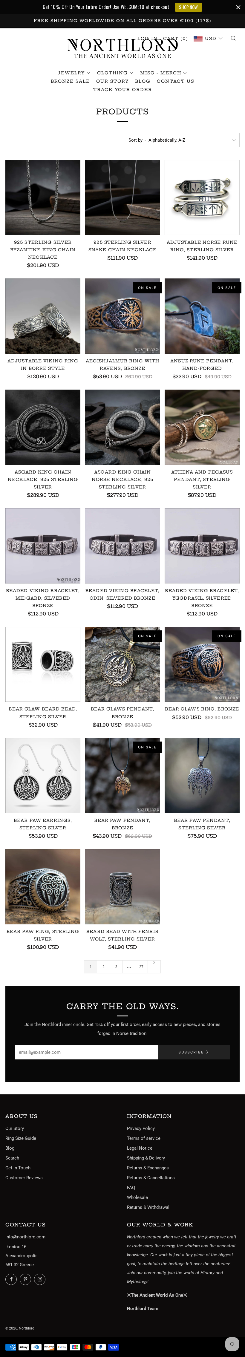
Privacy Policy (141, 1128)
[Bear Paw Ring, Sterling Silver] (42, 886)
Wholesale (137, 1197)
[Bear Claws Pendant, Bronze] (122, 664)
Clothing (112, 73)
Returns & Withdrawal (148, 1207)
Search (12, 1158)
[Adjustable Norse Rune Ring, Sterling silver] (202, 197)
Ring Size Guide (20, 1138)
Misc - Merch (160, 73)
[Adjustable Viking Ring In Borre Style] (42, 315)
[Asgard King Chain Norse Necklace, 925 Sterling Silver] (122, 427)
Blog (143, 81)
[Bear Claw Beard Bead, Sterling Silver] (42, 664)
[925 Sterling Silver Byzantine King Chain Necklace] (42, 197)
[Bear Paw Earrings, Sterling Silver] (42, 775)
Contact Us (175, 81)
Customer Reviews (24, 1177)
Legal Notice (139, 1148)
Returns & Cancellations (151, 1177)
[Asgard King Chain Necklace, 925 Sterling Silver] (42, 427)
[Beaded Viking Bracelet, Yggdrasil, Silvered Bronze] (202, 545)
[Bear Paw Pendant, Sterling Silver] (202, 775)
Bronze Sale (70, 81)
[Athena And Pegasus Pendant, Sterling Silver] (202, 427)
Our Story (112, 81)
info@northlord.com (25, 1237)
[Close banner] (238, 7)
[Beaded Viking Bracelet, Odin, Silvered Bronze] (122, 545)
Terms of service (143, 1138)
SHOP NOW (188, 7)
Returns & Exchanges (148, 1168)
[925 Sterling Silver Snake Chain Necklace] (122, 197)
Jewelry (71, 73)
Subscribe (191, 1052)
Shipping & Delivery (146, 1158)
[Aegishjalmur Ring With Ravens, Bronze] (122, 315)
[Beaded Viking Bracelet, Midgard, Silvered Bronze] (42, 545)
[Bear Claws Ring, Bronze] (202, 664)
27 (141, 967)
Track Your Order (122, 89)
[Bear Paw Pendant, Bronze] (122, 775)
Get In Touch (17, 1168)
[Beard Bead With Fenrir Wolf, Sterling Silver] (122, 886)
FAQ (131, 1187)
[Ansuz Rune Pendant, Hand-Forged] (202, 315)
